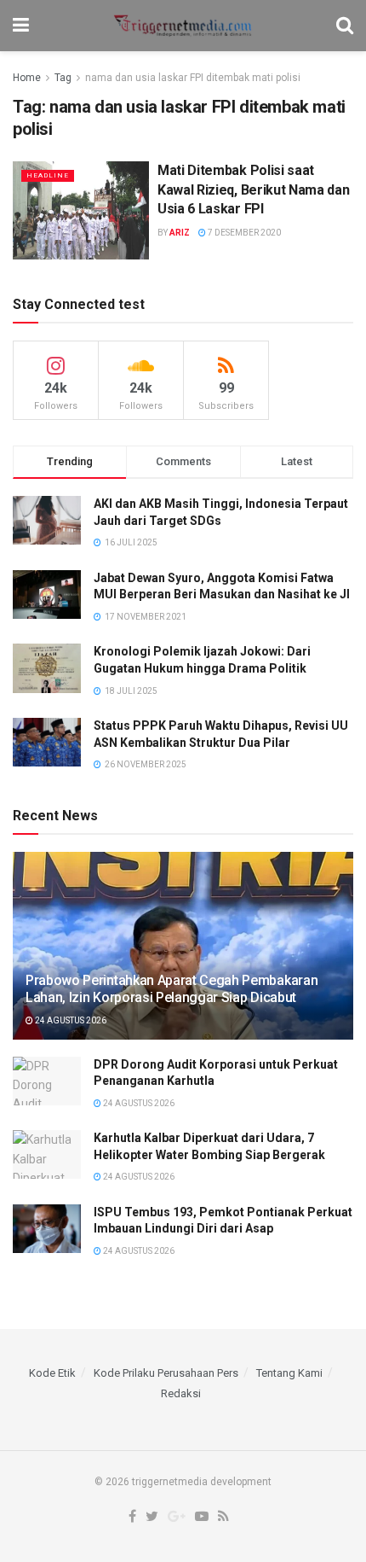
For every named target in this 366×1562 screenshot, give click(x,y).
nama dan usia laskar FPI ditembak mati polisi (192, 78)
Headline (47, 175)
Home (27, 78)
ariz (179, 232)
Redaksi (181, 1393)
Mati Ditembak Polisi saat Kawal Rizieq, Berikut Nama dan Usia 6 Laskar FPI (253, 189)
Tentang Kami (289, 1373)
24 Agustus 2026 (69, 1020)
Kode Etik (52, 1373)
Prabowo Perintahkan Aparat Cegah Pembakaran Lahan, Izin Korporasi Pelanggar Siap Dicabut (171, 989)
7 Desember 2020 (243, 232)
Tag (62, 78)
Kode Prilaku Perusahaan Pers (166, 1373)
